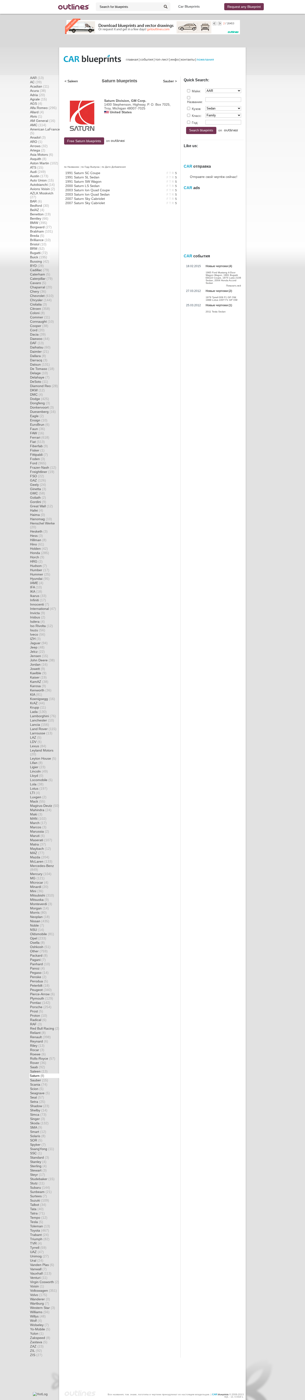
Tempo (38, 1217)
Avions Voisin (42, 189)
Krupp (38, 707)
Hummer (40, 574)
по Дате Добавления (114, 167)
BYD (37, 266)
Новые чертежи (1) (219, 305)
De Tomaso (42, 369)
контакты (188, 59)
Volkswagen (43, 1290)
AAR (37, 78)
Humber (39, 570)
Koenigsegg (42, 699)
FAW (37, 433)
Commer (40, 317)
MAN (38, 818)
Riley (37, 1045)
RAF (36, 1024)
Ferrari (39, 437)
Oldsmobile (42, 934)
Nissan (39, 921)
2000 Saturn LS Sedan (82, 186)
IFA (36, 587)
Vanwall (38, 1269)
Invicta (37, 613)
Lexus (38, 746)
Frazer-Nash (43, 467)
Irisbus (37, 617)
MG (37, 878)
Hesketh (39, 531)
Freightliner (42, 472)
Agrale (38, 99)
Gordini (38, 502)
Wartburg (39, 1303)
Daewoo (40, 339)
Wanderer (40, 1299)
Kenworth (40, 690)
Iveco (37, 634)
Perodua (39, 981)
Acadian (39, 86)
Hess (36, 536)
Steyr (37, 1175)
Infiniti (38, 600)
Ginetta (38, 489)
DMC (36, 394)
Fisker (37, 450)
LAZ (35, 737)
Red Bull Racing (44, 1028)
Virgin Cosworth (44, 1282)
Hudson (38, 566)
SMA (36, 1127)
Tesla (36, 1222)
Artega (37, 150)
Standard (39, 1157)
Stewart (38, 1170)
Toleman (40, 1226)
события (146, 59)
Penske (38, 977)
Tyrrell (38, 1248)
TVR (36, 1243)
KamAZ (39, 682)
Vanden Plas (42, 1265)
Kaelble (38, 673)
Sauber (39, 1080)
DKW (37, 390)
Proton (38, 1015)
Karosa (38, 686)
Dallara (38, 356)
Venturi (38, 1278)
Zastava (38, 1342)
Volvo (38, 1295)
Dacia (38, 334)
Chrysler (41, 300)
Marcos (38, 827)
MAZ (37, 853)
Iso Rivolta (41, 626)
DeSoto (39, 382)
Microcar (39, 882)
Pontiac (40, 1003)
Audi (38, 172)
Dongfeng (40, 403)
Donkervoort (42, 407)
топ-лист (161, 59)
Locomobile (41, 780)
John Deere (42, 660)
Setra (37, 1102)
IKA (36, 591)
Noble (37, 925)
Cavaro (38, 283)
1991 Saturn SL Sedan (82, 177)
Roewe (38, 1054)
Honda (39, 553)
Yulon (37, 1333)
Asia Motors (41, 154)
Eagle (37, 416)
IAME (36, 583)
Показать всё (233, 285)
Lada (38, 712)
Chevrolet (42, 296)
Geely (38, 485)
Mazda (39, 857)
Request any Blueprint (244, 7)
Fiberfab (39, 446)
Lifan (36, 763)
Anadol (38, 137)
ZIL (36, 1351)
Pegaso (39, 973)
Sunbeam (41, 1192)
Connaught (42, 321)
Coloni (37, 313)
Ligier (38, 767)
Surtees (38, 1196)
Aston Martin (44, 163)
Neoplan (40, 917)
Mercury (40, 874)
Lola (37, 784)
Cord (37, 330)
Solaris (38, 1136)
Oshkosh (40, 947)
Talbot (38, 1205)
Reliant (38, 1033)
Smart (38, 1132)
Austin (39, 176)
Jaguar (39, 643)
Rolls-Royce (42, 1058)
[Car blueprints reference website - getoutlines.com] (73, 7)
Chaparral (41, 287)
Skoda (39, 1123)
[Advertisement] (152, 41)
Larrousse (41, 733)
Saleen (39, 1071)
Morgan (39, 908)
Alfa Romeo (43, 108)
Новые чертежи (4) (219, 266)
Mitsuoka (39, 900)
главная (132, 59)
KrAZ (37, 703)
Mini (36, 891)
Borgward (41, 227)
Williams (40, 1312)
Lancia (39, 724)
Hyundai (40, 579)
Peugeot (41, 990)
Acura (38, 91)
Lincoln (39, 771)
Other (39, 951)
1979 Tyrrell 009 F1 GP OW (221, 297)
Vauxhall (40, 1273)
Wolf (36, 1320)
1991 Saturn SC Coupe (82, 173)
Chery (38, 291)
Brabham (41, 231)
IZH (35, 639)
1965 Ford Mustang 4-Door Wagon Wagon (220, 273)
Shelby (38, 1110)
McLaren (41, 861)
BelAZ (37, 210)
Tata (37, 1209)
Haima (37, 515)
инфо (174, 59)
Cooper (39, 326)
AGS (36, 103)
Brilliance (40, 240)
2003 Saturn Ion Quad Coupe (87, 190)
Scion (37, 1089)
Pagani (38, 960)
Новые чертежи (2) (219, 291)
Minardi (39, 887)
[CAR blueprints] (92, 59)
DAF (37, 343)
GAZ (38, 480)
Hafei (36, 510)
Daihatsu (40, 347)
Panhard (40, 964)
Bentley (39, 218)
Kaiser (38, 677)
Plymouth (41, 998)
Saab (37, 1067)
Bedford (39, 205)
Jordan (39, 664)
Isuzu (37, 630)
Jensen (39, 656)
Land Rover (43, 729)
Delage (39, 373)
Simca (38, 1114)
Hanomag (41, 519)
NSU (37, 930)
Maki (36, 814)
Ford (38, 463)
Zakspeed (40, 1338)
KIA (36, 694)
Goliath (38, 497)
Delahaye (40, 377)
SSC (36, 1153)
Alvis (36, 116)
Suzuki (39, 1200)
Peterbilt (40, 985)
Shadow (39, 1106)
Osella (37, 942)
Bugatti (39, 253)
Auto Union (42, 180)
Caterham (40, 274)
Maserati (41, 840)
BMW (38, 223)
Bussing (39, 261)
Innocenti (39, 604)
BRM (37, 248)
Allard (37, 112)
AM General (42, 121)
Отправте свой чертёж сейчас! (213, 177)
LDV (36, 742)
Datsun (40, 364)
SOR (36, 1140)
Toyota (39, 1230)
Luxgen (38, 797)
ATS (36, 167)
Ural (36, 1260)
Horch (37, 557)
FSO (37, 476)
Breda (37, 236)
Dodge (39, 399)
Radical (38, 1020)
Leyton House (43, 758)
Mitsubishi (42, 895)
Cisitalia (38, 304)
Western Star (42, 1308)
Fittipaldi (39, 454)
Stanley (38, 1162)
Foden (37, 459)
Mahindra (40, 810)
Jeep (37, 647)
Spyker (38, 1144)
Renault (40, 1037)
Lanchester (42, 720)
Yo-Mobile (40, 1329)
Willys (38, 1316)
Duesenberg (43, 412)
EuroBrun (40, 424)
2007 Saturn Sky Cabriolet (85, 199)
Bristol (38, 244)
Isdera (37, 621)
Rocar (37, 1050)
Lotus (38, 788)
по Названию (71, 167)
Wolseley (39, 1325)
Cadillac (39, 270)
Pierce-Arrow (42, 994)
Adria (37, 95)
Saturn (37, 1076)
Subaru (40, 1187)
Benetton (40, 214)
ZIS (36, 1355)
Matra (38, 844)
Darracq (38, 360)
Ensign (38, 420)
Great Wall (41, 506)
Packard (39, 955)
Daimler (39, 351)
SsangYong (42, 1149)
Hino (37, 544)
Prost (36, 1011)
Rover (38, 1063)
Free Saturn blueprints (84, 141)
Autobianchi (42, 185)
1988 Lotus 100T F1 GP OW (221, 300)
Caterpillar (41, 278)
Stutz (37, 1183)
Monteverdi (41, 904)
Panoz (37, 968)
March (38, 823)
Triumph (40, 1239)
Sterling (38, 1166)
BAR (36, 201)
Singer (37, 1119)
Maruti (37, 836)
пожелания (205, 59)
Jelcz (37, 651)
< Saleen (71, 81)
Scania (38, 1084)
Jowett (37, 669)
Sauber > (170, 81)
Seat (37, 1097)
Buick (38, 257)
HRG (36, 561)
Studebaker (42, 1179)
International (43, 609)
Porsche (40, 1007)
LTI (35, 793)
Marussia (39, 831)
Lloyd (36, 776)
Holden (39, 548)
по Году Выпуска (90, 167)
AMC (38, 125)
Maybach (40, 848)
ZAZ (37, 1346)
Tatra (37, 1213)
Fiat (37, 442)
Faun (37, 429)
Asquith (38, 159)
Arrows (39, 146)
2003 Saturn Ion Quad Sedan (87, 194)
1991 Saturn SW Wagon (83, 181)
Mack (37, 801)
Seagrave (40, 1093)
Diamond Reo (44, 386)
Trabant (39, 1235)
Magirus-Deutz (44, 806)
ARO (36, 142)
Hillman (38, 540)
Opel (38, 938)
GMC (37, 493)
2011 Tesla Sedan (216, 311)
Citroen (40, 309)
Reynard (39, 1041)
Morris (38, 912)
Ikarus (38, 596)
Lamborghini (43, 716)
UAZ (37, 1252)
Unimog (39, 1256)
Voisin (37, 1286)
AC (36, 82)
